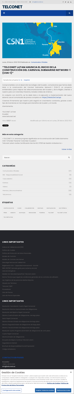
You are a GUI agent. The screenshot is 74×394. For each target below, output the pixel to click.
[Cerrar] (71, 372)
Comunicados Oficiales (39, 62)
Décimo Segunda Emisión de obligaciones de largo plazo (21, 325)
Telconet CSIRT (7, 286)
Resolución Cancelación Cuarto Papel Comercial (18, 306)
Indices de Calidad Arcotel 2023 (12, 247)
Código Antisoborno (9, 349)
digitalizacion (51, 208)
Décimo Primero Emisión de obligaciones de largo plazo (21, 321)
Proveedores (6, 289)
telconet (51, 212)
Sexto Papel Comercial (10, 318)
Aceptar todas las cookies (45, 390)
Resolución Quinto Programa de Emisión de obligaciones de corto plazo (26, 331)
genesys (13, 212)
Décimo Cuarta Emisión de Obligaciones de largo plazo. (21, 315)
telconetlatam (8, 217)
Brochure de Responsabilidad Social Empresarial (18, 346)
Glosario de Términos (9, 283)
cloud (19, 208)
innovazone (32, 212)
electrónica (63, 208)
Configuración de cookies (11, 390)
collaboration (29, 208)
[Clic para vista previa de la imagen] (37, 40)
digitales (40, 208)
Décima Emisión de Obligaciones (13, 337)
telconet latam (62, 212)
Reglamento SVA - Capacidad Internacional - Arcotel (20, 266)
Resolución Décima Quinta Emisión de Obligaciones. (19, 309)
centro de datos (9, 208)
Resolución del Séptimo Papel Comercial (15, 312)
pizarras (42, 212)
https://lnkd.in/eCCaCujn (51, 97)
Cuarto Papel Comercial (10, 334)
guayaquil (22, 212)
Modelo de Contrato (9, 256)
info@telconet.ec (37, 2)
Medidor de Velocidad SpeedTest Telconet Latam (19, 274)
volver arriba (67, 149)
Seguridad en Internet (9, 343)
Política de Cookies (8, 250)
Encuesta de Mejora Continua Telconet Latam (17, 340)
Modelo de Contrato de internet (13, 259)
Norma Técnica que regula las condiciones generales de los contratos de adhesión (30, 277)
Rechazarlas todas (63, 390)
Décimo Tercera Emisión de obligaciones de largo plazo (21, 328)
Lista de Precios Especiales (11, 295)
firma (5, 212)
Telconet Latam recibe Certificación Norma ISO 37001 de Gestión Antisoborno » (32, 143)
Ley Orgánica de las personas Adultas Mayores (18, 280)
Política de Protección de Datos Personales (16, 253)
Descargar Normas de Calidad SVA (13, 262)
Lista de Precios (7, 292)
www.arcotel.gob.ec (9, 271)
